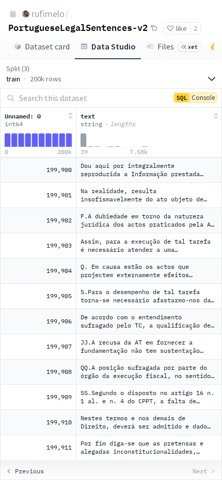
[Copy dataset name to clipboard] (154, 28)
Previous (29, 471)
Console (196, 97)
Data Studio (113, 46)
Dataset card (47, 46)
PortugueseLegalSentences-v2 (78, 27)
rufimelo (48, 14)
